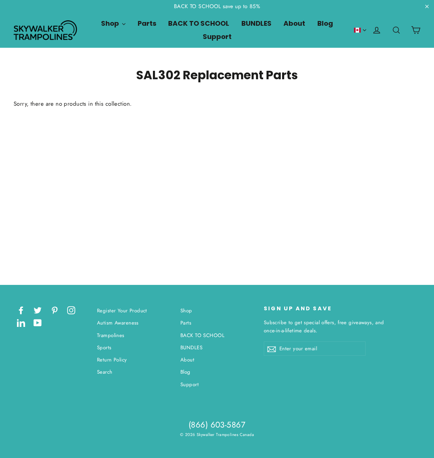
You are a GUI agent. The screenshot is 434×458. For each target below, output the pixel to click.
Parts (147, 23)
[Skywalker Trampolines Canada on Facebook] (21, 309)
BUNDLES (256, 23)
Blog (325, 23)
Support (217, 36)
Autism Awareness (118, 323)
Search (105, 372)
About (294, 23)
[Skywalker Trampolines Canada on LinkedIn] (21, 322)
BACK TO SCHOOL (198, 23)
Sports (104, 347)
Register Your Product (122, 310)
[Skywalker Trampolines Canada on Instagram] (71, 309)
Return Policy (112, 359)
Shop (110, 23)
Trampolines (110, 335)
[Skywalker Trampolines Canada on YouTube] (38, 322)
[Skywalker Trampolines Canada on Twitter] (38, 309)
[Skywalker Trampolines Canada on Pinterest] (55, 309)
